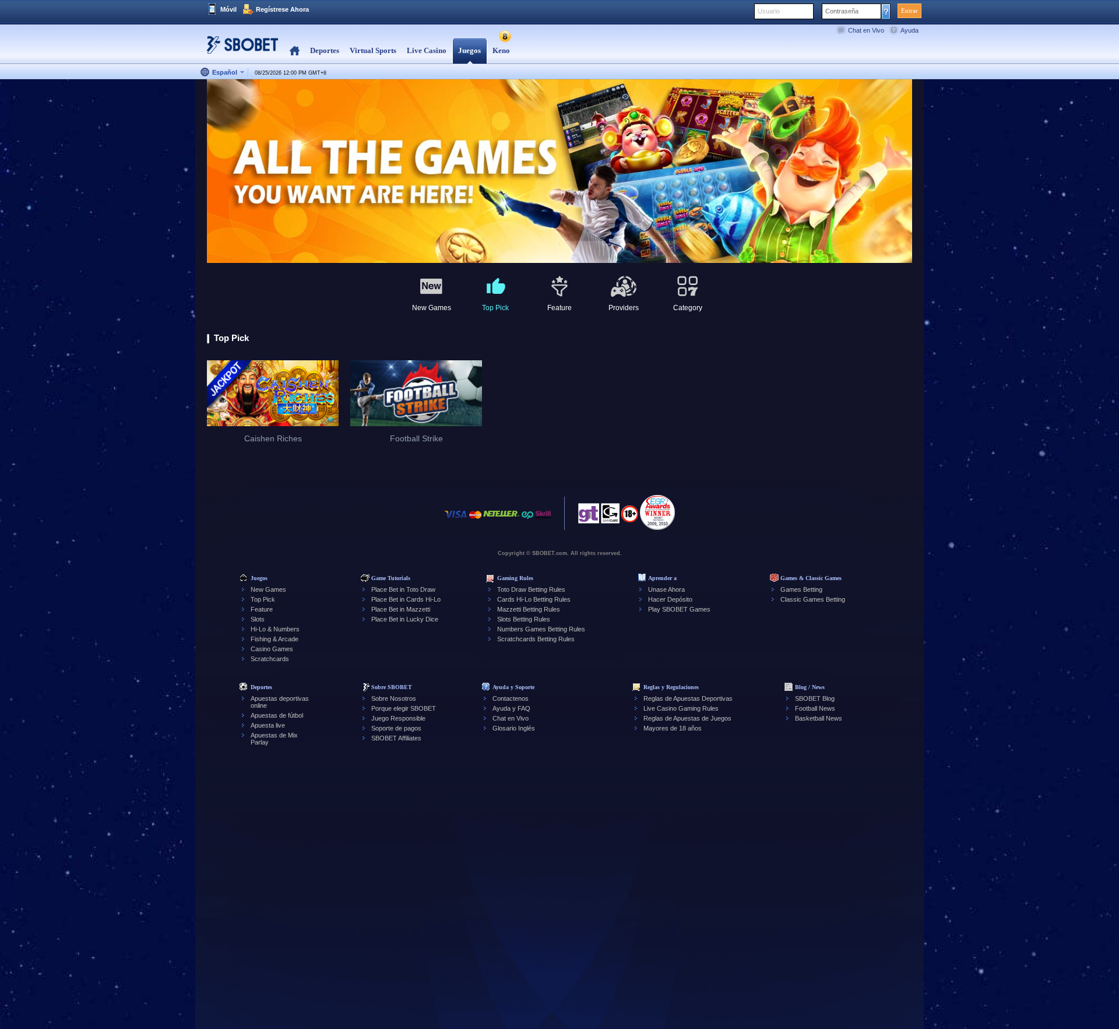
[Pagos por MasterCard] (475, 520)
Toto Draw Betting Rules (531, 589)
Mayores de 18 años (672, 728)
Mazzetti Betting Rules (528, 609)
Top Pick (263, 599)
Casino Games (272, 648)
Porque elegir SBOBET (403, 708)
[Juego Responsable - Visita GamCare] (610, 516)
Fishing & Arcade (274, 638)
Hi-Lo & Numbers (275, 629)
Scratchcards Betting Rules (536, 638)
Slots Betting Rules (523, 619)
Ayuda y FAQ (511, 708)
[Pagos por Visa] (455, 520)
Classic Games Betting (812, 599)
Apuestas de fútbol (277, 715)
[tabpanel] (559, 171)
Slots (258, 619)
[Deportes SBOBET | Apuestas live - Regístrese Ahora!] (239, 49)
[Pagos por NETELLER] (501, 520)
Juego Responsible (398, 718)
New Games (268, 589)
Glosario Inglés (513, 728)
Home (295, 51)
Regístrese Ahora (282, 9)
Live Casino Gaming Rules (681, 708)
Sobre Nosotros (393, 698)
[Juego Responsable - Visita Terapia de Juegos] (588, 516)
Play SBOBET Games (679, 609)
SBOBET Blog (815, 698)
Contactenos (510, 698)
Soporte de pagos (396, 728)
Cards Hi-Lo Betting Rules (534, 599)
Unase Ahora (666, 589)
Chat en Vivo (866, 30)
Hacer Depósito (670, 599)
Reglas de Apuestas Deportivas (688, 698)
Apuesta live (268, 725)
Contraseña (841, 11)
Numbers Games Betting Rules (541, 629)
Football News (815, 708)
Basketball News (818, 718)
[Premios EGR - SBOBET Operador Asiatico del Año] (657, 512)
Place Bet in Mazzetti (400, 609)
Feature (262, 609)
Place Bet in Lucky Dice (404, 619)
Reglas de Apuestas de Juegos (687, 718)
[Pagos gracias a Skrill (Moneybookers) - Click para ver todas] (543, 520)
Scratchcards (270, 658)
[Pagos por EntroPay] (527, 520)
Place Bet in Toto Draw (403, 589)
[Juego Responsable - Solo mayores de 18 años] (629, 517)
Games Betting (801, 589)
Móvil (228, 9)
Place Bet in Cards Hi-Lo (406, 599)
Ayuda (909, 30)
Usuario (769, 11)
